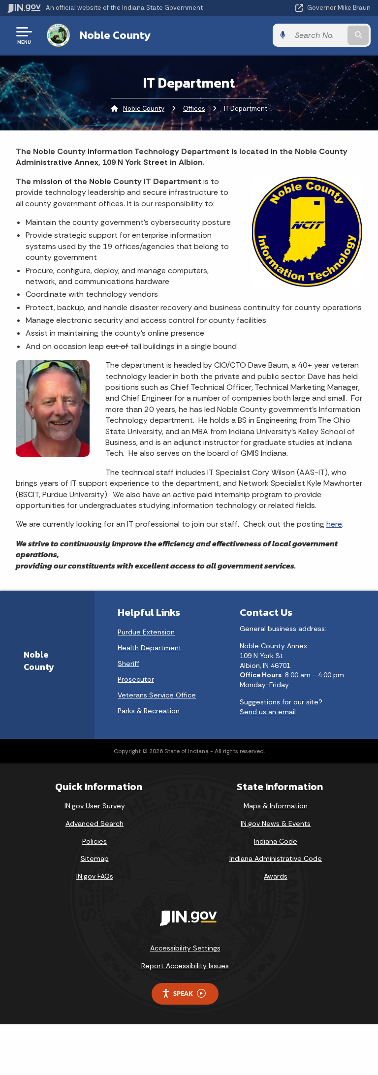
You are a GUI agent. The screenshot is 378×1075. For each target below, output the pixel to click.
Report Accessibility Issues (185, 965)
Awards (275, 876)
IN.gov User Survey (94, 805)
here (334, 524)
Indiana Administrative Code (275, 858)
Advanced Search (94, 823)
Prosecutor (136, 679)
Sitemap (95, 858)
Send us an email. (268, 712)
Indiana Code (275, 841)
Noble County (115, 35)
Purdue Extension (146, 632)
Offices (194, 108)
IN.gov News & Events (276, 823)
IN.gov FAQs (94, 876)
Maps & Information (276, 805)
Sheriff (128, 663)
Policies (94, 841)
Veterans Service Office (157, 695)
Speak (183, 993)
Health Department (150, 647)
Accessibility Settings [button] (185, 948)
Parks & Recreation (149, 710)
